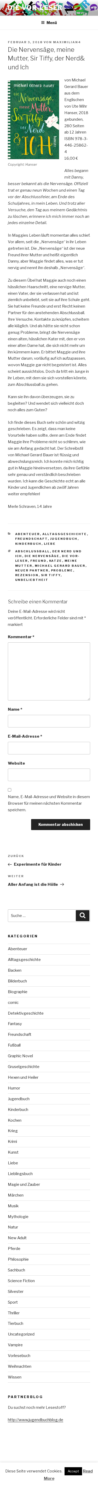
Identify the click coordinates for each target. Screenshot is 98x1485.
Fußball (14, 1045)
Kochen (14, 1120)
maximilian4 (67, 42)
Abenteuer (27, 534)
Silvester (16, 1291)
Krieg (13, 1130)
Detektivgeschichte (26, 1013)
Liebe (50, 544)
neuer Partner (32, 570)
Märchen (16, 1195)
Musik (13, 1206)
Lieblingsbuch (20, 1173)
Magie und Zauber (24, 1184)
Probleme (62, 570)
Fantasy (15, 1023)
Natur (13, 1227)
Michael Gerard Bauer (60, 566)
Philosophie (18, 1259)
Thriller (14, 1313)
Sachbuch (16, 1270)
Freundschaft (31, 539)
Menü (52, 22)
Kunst (13, 1152)
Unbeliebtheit (32, 580)
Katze (55, 561)
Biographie (17, 991)
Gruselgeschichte (23, 1066)
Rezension (27, 575)
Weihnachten (19, 1366)
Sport (13, 1302)
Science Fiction (21, 1280)
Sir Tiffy (51, 575)
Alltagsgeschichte (64, 534)
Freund (38, 561)
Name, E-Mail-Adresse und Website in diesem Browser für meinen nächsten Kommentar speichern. (49, 803)
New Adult (17, 1238)
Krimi (12, 1141)
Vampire (15, 1345)
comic (13, 1002)
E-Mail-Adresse (25, 736)
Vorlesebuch (19, 1355)
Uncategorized (21, 1334)
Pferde (14, 1248)
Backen (14, 970)
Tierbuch (15, 1323)
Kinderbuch (28, 544)
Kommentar (21, 637)
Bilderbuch (17, 981)
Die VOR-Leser (35, 8)
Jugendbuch (64, 539)
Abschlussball (32, 551)
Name (15, 709)
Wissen (14, 1377)
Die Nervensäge (42, 556)
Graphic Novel (20, 1056)
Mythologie (18, 1216)
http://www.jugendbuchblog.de (35, 1419)
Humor (14, 1088)
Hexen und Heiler (23, 1077)
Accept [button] (73, 1471)
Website (16, 763)
